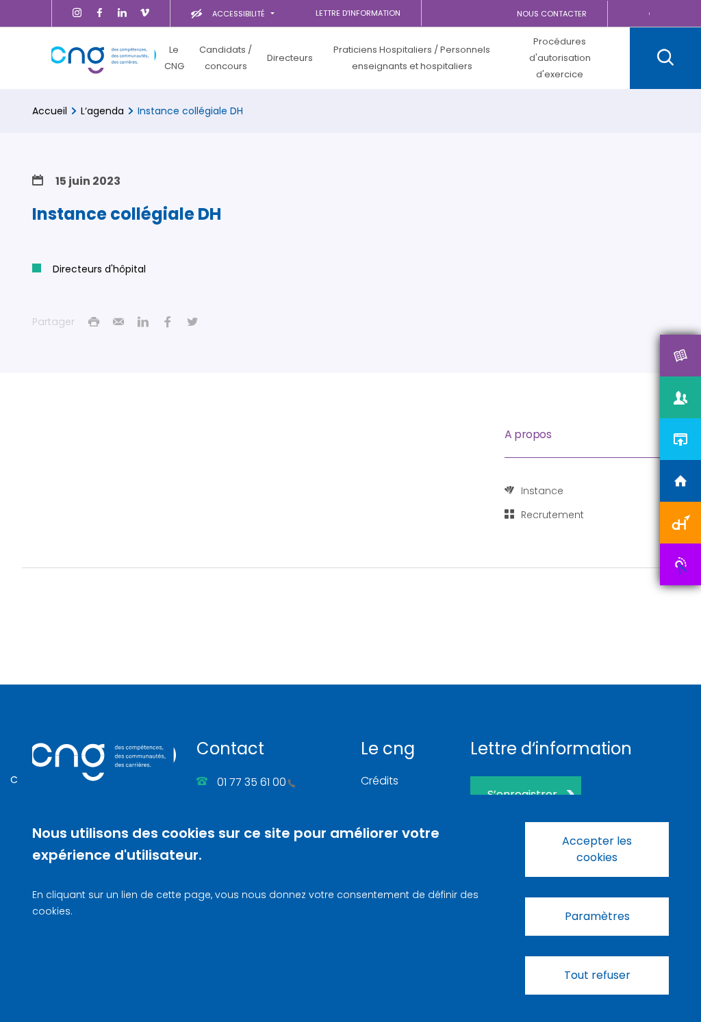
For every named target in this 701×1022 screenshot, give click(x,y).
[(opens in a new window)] (77, 13)
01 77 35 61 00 (251, 782)
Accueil (49, 111)
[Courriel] (118, 321)
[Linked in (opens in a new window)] (143, 321)
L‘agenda (102, 111)
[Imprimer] (94, 321)
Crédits (379, 781)
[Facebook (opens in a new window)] (167, 321)
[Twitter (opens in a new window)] (192, 321)
